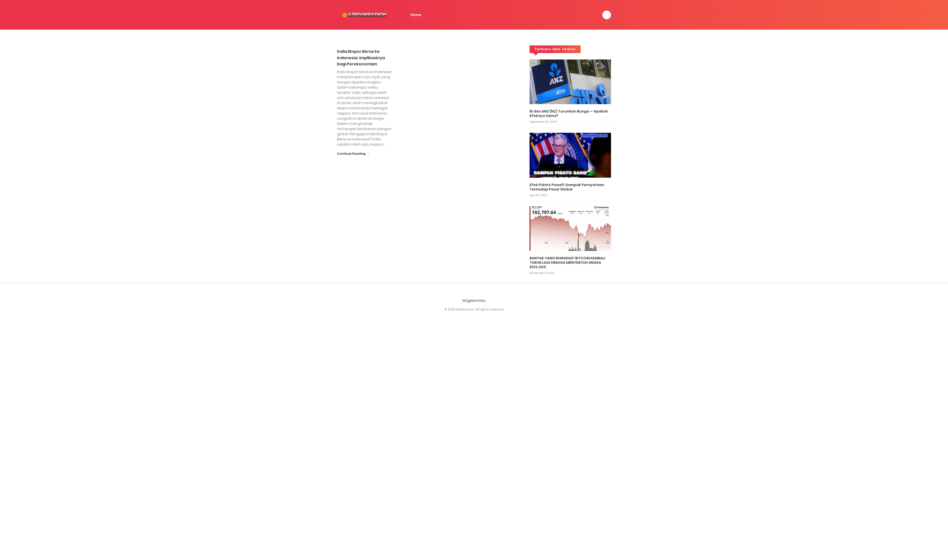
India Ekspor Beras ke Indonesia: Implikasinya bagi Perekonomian (361, 58)
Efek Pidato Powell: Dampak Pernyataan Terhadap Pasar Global (567, 187)
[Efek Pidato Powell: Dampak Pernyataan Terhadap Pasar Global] (570, 154)
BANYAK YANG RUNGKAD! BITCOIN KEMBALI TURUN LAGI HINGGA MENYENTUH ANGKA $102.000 (567, 262)
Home (416, 14)
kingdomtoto (474, 300)
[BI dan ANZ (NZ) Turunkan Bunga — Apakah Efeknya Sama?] (570, 81)
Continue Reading (351, 154)
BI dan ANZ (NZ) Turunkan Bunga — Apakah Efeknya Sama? (569, 113)
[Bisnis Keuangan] (365, 14)
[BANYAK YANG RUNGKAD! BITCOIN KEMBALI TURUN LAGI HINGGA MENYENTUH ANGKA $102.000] (570, 228)
